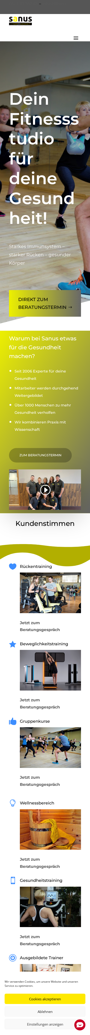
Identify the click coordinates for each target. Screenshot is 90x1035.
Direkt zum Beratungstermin (42, 303)
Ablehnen (45, 1011)
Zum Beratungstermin (40, 455)
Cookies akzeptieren (45, 999)
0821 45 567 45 (23, 3)
